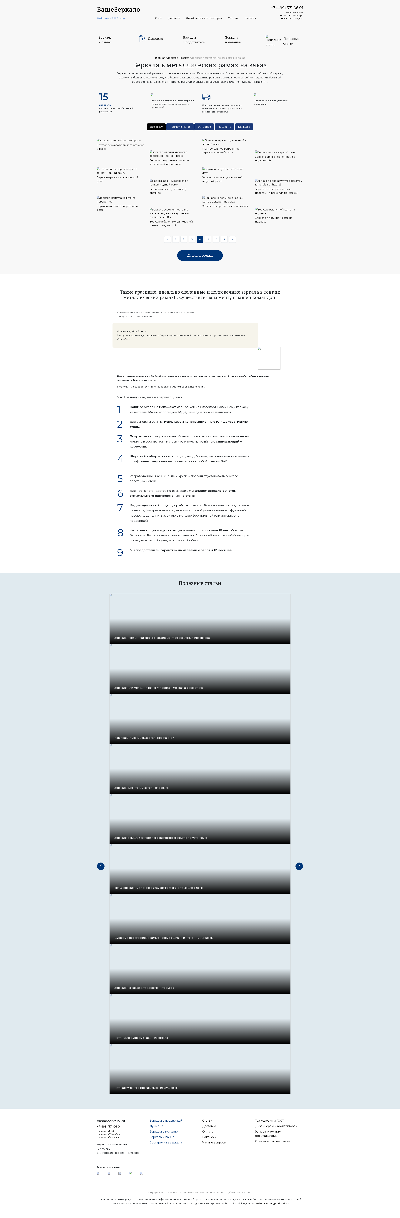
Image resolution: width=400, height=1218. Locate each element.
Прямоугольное (180, 126)
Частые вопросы (214, 1142)
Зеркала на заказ (178, 57)
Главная (160, 57)
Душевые (156, 1126)
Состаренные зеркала (166, 1142)
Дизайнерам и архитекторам (276, 1126)
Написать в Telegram (292, 18)
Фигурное (204, 126)
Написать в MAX (294, 12)
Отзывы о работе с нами (273, 1141)
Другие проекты (200, 255)
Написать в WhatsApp (291, 15)
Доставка (174, 18)
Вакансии (209, 1137)
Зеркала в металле (164, 1131)
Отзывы (233, 18)
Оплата (207, 1131)
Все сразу (156, 126)
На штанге (224, 126)
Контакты (250, 18)
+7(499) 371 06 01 (109, 1126)
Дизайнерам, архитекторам (204, 18)
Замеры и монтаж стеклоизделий (268, 1134)
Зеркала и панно (162, 1137)
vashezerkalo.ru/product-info (272, 1203)
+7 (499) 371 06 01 (287, 7)
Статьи (207, 1120)
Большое (244, 126)
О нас (158, 18)
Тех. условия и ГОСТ (269, 1120)
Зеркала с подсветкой (166, 1120)
